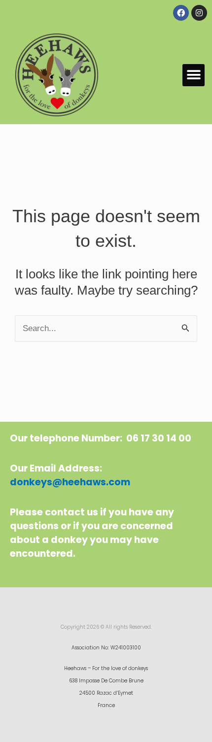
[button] (193, 75)
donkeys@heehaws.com (70, 482)
